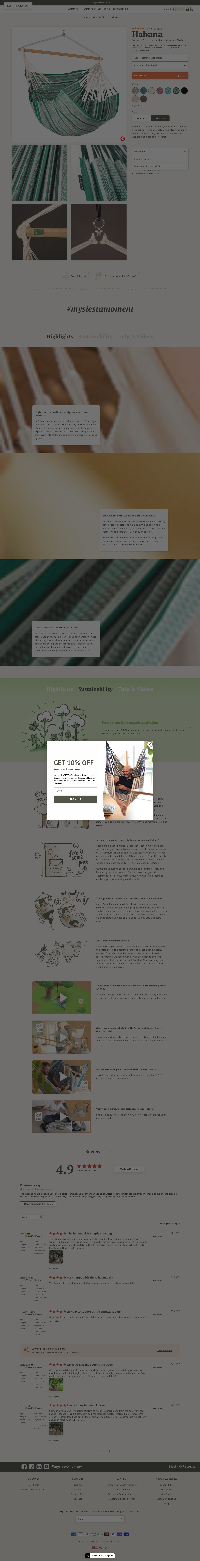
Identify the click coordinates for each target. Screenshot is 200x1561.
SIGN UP (75, 799)
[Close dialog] (149, 744)
